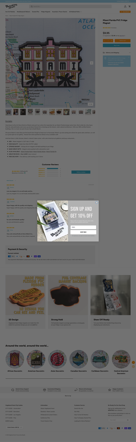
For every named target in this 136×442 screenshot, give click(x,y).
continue (83, 232)
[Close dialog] (96, 202)
